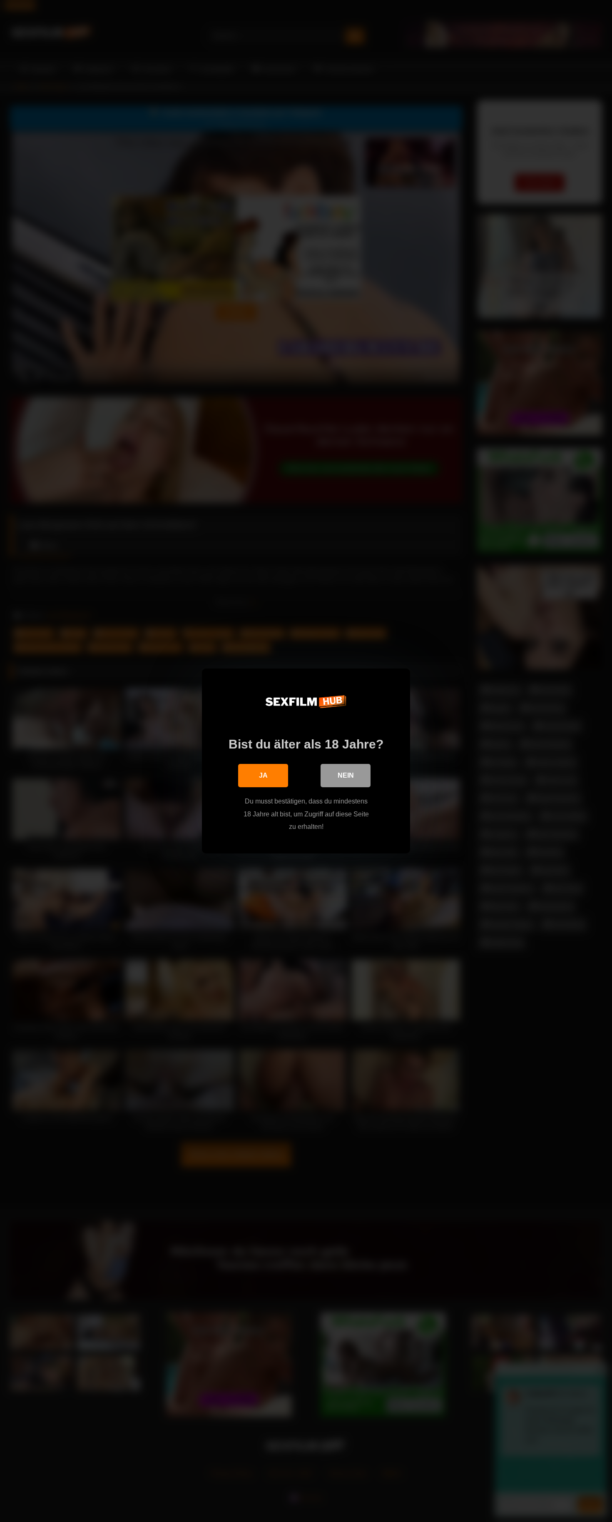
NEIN (346, 775)
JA (263, 775)
